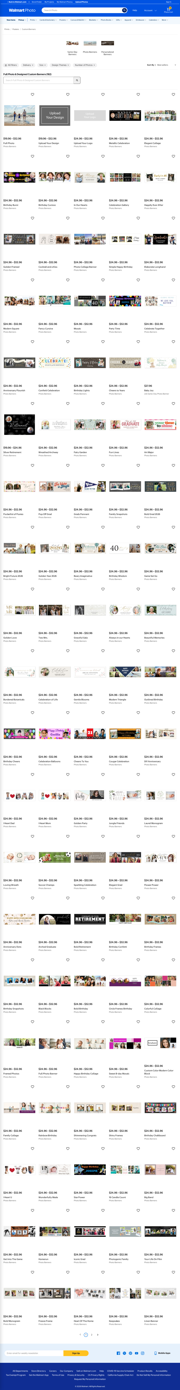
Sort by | (151, 65)
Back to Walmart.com (17, 2)
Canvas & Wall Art (77, 20)
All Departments (20, 1371)
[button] (19, 94)
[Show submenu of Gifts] (121, 19)
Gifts (118, 20)
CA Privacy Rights (96, 1375)
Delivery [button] (27, 65)
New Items (11, 20)
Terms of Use (58, 1375)
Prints (32, 20)
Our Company (66, 1371)
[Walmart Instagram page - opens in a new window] (142, 1353)
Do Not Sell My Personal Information (154, 1375)
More (164, 20)
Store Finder (37, 2)
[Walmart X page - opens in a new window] (124, 1353)
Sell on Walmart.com (86, 1371)
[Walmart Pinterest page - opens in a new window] (130, 1353)
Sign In (168, 2)
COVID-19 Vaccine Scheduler (120, 1371)
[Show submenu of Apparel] (132, 19)
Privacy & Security (76, 1375)
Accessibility (161, 1371)
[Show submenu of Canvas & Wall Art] (85, 19)
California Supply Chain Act (120, 1375)
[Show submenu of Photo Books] (112, 19)
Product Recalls (145, 1371)
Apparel (128, 20)
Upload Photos (81, 2)
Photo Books (106, 20)
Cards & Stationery (47, 20)
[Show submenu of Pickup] (25, 19)
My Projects (49, 2)
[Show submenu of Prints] (36, 19)
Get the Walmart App (39, 1375)
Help (135, 10)
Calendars (153, 20)
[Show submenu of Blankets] (97, 19)
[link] (72, 46)
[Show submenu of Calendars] (158, 19)
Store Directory (38, 1371)
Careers (53, 1371)
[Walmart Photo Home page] (22, 10)
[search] (77, 80)
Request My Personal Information (90, 1379)
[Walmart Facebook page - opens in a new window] (118, 1353)
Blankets (92, 20)
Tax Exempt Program (16, 1375)
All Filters (12, 65)
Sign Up (76, 1353)
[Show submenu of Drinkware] (145, 19)
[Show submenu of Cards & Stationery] (56, 19)
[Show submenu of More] (167, 19)
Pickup (21, 20)
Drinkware (140, 20)
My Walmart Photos (65, 2)
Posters (62, 20)
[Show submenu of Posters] (67, 19)
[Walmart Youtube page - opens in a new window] (136, 1353)
